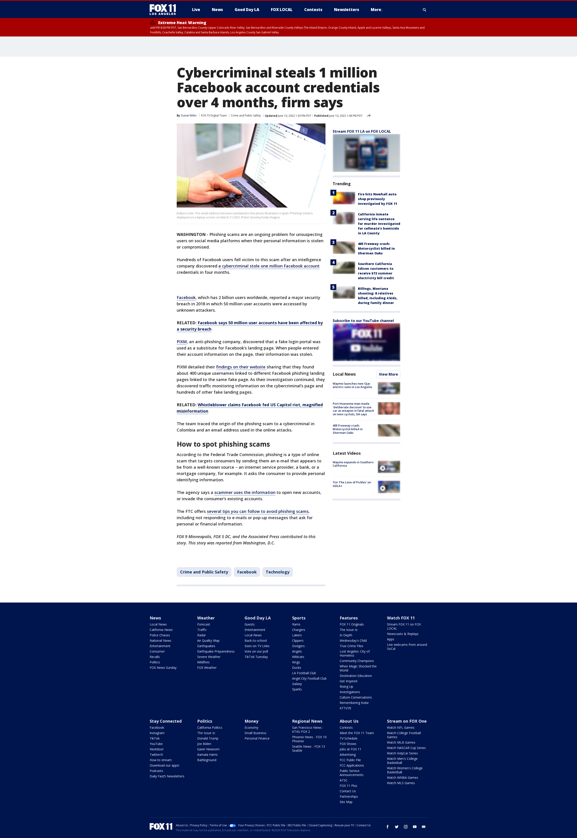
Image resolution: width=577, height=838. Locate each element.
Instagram (157, 733)
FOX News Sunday (163, 667)
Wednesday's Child (353, 640)
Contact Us (348, 791)
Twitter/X (156, 754)
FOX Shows (348, 744)
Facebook (186, 297)
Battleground (206, 760)
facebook (387, 826)
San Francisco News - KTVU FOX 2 (308, 729)
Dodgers (298, 646)
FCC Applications (352, 765)
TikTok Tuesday (256, 657)
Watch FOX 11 (401, 618)
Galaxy (297, 684)
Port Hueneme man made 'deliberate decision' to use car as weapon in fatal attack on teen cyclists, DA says (353, 409)
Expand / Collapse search (424, 9)
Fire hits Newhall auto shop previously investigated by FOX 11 (377, 199)
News (155, 618)
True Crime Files (351, 646)
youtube (414, 826)
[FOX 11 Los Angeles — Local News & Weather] (164, 9)
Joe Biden (204, 744)
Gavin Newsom (208, 749)
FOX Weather (207, 667)
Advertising (348, 754)
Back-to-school (256, 640)
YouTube (156, 744)
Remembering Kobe (354, 703)
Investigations (350, 692)
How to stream (161, 760)
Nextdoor (157, 749)
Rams (296, 624)
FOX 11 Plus (348, 785)
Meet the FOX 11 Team (357, 733)
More (376, 9)
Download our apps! (164, 765)
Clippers (298, 640)
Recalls (155, 657)
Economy (251, 727)
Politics (155, 662)
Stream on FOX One (407, 721)
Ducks (296, 667)
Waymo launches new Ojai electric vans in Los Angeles (352, 385)
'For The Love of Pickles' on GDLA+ (352, 484)
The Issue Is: (349, 630)
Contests (346, 727)
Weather (206, 618)
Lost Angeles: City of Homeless (355, 653)
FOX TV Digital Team (214, 115)
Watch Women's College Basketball (405, 770)
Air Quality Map (208, 640)
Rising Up (346, 686)
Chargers (298, 630)
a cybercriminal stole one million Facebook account (269, 266)
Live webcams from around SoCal (407, 646)
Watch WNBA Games (402, 777)
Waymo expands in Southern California (353, 464)
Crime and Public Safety (246, 115)
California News (161, 630)
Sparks (297, 689)
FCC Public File (350, 760)
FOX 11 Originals (352, 624)
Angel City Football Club (309, 678)
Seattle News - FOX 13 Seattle (308, 748)
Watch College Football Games (404, 735)
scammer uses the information (244, 492)
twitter (396, 826)
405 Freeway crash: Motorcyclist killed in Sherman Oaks (376, 248)
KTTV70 (345, 708)
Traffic (202, 630)
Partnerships (349, 796)
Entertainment (160, 646)
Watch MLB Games (401, 742)
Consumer (157, 651)
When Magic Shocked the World (358, 668)
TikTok (155, 738)
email (423, 826)
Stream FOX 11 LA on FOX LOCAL (362, 131)
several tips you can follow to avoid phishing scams (258, 511)
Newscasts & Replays (403, 634)
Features (349, 618)
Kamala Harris (207, 754)
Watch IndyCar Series (402, 753)
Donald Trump (207, 738)
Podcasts (156, 771)
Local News (344, 374)
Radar (201, 635)
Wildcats (298, 657)
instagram (405, 826)
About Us (349, 721)
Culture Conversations (356, 697)
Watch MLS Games (401, 783)
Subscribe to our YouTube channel (363, 320)
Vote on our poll (256, 651)
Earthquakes (206, 646)
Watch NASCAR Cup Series (406, 748)
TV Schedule (348, 738)
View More (388, 374)
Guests (250, 624)
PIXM (182, 341)
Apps (390, 639)
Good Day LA (258, 618)
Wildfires (203, 662)
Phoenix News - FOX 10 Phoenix (309, 739)
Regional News (307, 721)
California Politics (209, 727)
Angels (297, 651)
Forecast (203, 624)
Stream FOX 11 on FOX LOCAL (404, 626)
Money (251, 721)
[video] (389, 467)
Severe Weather (208, 657)
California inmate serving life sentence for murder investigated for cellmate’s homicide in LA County (379, 223)
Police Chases (160, 635)
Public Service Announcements (352, 773)
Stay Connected (166, 721)
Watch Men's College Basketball (402, 760)
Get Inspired (348, 681)
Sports (298, 618)
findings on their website (241, 367)
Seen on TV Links (257, 646)
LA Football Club (304, 673)
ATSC (344, 780)
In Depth (346, 635)
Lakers (297, 635)
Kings (296, 662)
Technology (277, 572)
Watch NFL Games (400, 727)
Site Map (346, 802)
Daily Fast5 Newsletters (167, 776)
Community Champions (357, 661)
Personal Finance (257, 738)
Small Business (255, 733)
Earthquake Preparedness (216, 651)
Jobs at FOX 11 (350, 749)
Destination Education (356, 676)
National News (160, 640)
